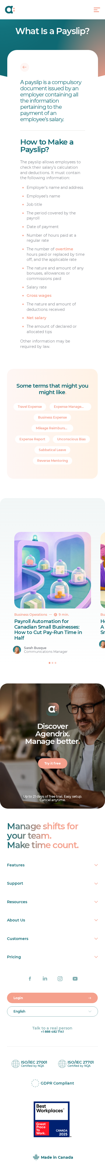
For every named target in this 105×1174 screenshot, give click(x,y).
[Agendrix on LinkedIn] (45, 978)
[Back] (24, 67)
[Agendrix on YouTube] (75, 978)
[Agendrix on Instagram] (60, 978)
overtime (64, 249)
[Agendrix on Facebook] (30, 978)
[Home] (16, 10)
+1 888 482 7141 (52, 1031)
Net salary (36, 317)
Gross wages (39, 295)
